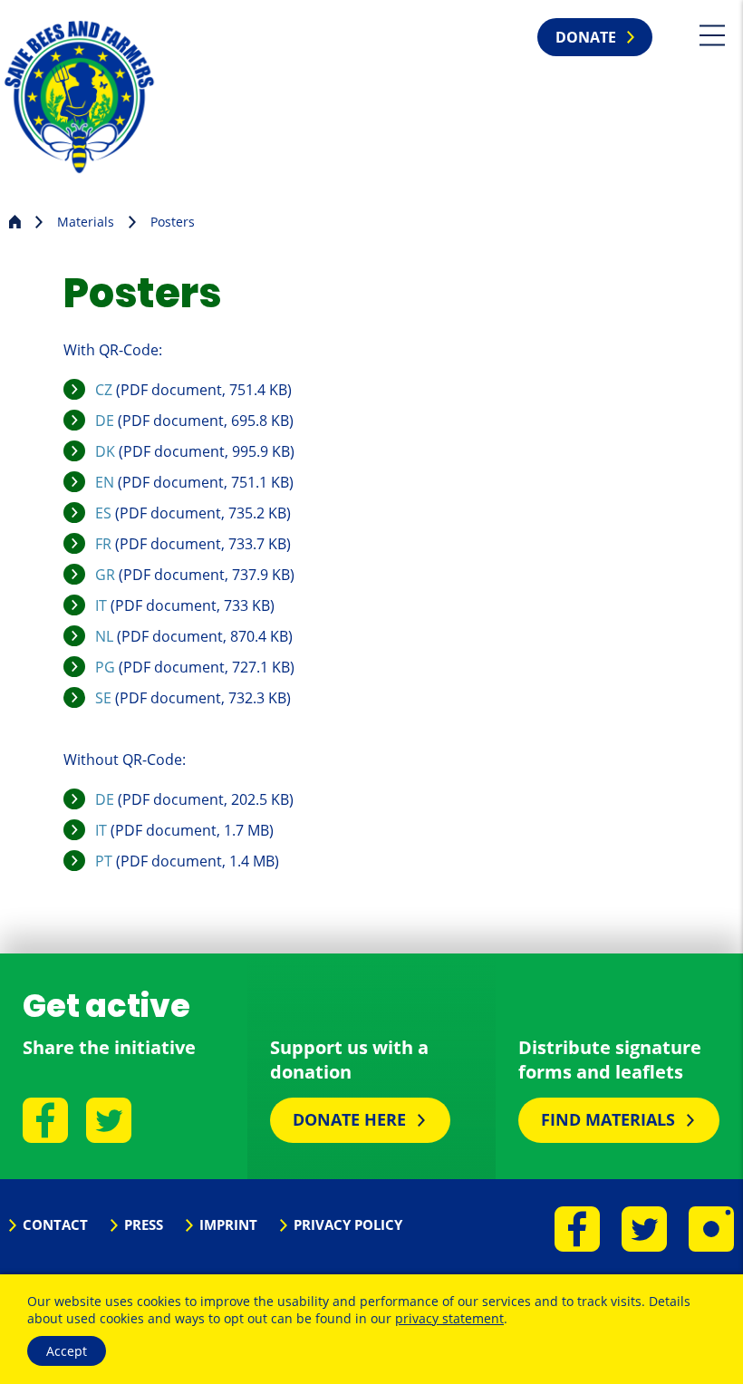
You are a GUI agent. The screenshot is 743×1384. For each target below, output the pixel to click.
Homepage (15, 220)
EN (104, 482)
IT (101, 605)
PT (103, 861)
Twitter (108, 1120)
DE (104, 421)
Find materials (608, 1119)
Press (143, 1224)
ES (103, 513)
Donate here (349, 1119)
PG (105, 667)
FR (103, 544)
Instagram (711, 1229)
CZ (103, 390)
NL (104, 636)
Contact (55, 1224)
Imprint (228, 1224)
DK (105, 451)
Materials (85, 221)
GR (105, 575)
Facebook (45, 1120)
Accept (66, 1351)
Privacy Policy (348, 1224)
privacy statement (449, 1318)
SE (103, 698)
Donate (585, 37)
